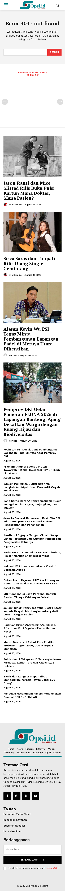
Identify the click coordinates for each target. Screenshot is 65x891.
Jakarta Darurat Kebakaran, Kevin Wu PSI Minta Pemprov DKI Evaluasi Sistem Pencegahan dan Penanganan (31, 521)
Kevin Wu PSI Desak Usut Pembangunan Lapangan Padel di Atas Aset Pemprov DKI (30, 453)
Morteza (13, 355)
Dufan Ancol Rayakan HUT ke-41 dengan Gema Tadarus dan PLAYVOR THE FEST (31, 581)
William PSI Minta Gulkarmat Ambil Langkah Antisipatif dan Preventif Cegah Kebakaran (31, 487)
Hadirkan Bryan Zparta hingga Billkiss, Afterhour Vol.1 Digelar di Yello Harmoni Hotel (30, 628)
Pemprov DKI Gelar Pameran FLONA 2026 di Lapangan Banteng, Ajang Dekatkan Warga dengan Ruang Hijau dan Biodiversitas (32, 421)
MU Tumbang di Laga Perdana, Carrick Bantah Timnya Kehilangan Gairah (29, 595)
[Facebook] (7, 796)
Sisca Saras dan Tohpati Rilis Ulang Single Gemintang (29, 263)
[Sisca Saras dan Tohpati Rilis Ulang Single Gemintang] (32, 232)
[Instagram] (16, 796)
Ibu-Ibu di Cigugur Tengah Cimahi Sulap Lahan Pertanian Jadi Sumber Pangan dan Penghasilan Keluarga (32, 538)
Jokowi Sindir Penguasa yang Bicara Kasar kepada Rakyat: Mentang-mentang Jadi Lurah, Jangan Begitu (32, 611)
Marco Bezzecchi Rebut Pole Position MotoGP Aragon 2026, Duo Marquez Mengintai (29, 645)
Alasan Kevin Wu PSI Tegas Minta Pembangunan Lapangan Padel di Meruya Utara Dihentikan (31, 339)
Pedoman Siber (52, 868)
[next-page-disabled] (60, 102)
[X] (26, 796)
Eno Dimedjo (15, 204)
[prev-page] (5, 102)
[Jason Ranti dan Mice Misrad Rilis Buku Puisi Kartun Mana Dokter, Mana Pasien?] (32, 156)
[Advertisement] (32, 99)
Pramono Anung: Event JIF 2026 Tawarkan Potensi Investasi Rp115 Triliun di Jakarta (31, 470)
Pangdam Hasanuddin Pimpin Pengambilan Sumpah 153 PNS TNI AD (32, 695)
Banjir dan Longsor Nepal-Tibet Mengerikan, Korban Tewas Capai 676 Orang (29, 680)
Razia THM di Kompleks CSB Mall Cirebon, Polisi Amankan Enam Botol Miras (32, 554)
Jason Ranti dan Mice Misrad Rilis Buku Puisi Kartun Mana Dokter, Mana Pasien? (29, 190)
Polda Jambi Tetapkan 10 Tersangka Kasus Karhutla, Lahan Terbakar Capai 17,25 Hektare (32, 663)
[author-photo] (5, 204)
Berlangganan (30, 859)
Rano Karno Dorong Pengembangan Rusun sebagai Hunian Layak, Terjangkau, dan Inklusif (32, 504)
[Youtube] (35, 796)
